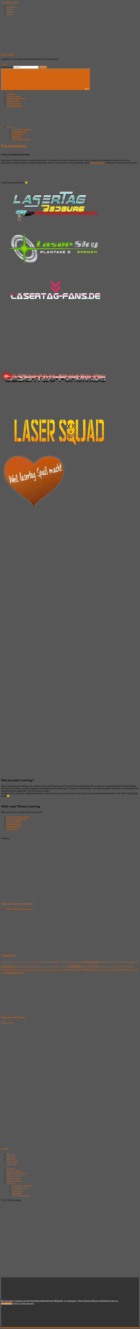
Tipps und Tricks (14, 101)
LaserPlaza (37, 966)
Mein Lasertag (7, 54)
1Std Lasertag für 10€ (8, 962)
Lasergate (20, 966)
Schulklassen (94, 969)
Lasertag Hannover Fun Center (42, 969)
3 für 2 (22, 962)
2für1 (17, 962)
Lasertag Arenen (14, 103)
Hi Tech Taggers (122, 962)
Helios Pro (111, 962)
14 (29, 962)
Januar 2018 (12, 1164)
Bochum (40, 962)
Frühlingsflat (78, 962)
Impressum (16, 137)
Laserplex (45, 966)
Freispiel (70, 962)
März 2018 (11, 1159)
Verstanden (6, 1303)
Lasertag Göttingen (26, 969)
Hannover (103, 962)
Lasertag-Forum (13, 826)
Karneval (133, 961)
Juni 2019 (11, 1154)
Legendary (78, 969)
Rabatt (86, 969)
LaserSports (63, 966)
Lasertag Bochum (105, 966)
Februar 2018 (12, 1161)
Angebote (11, 93)
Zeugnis (130, 969)
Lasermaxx (28, 966)
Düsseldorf (53, 961)
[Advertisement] (70, 172)
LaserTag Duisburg (118, 966)
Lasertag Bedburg (90, 966)
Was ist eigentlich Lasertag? (18, 817)
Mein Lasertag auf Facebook (17, 903)
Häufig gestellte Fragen (17, 819)
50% (32, 962)
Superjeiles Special (104, 969)
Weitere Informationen (23, 1303)
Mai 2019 (11, 1156)
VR (127, 969)
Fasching (62, 962)
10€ (26, 962)
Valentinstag (120, 969)
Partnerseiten (17, 134)
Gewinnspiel (91, 961)
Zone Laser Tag (15, 972)
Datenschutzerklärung (21, 139)
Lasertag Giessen (14, 969)
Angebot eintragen (15, 106)
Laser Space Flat (54, 966)
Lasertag (74, 965)
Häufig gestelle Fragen (16, 98)
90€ (36, 962)
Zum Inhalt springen (10, 2)
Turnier (113, 969)
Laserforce (8, 966)
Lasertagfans (12, 829)
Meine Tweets (7, 1022)
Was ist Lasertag (14, 96)
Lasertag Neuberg (58, 969)
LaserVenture (70, 969)
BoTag (46, 962)
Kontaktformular (19, 132)
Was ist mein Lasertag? (22, 129)
